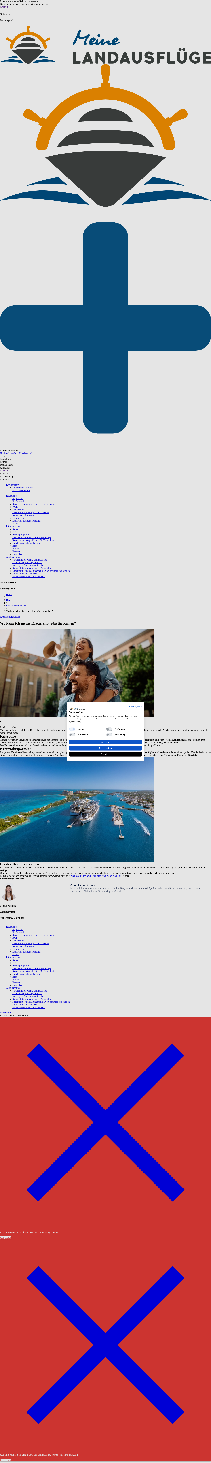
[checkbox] (72, 729)
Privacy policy (135, 706)
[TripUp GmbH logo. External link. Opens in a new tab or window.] (77, 708)
